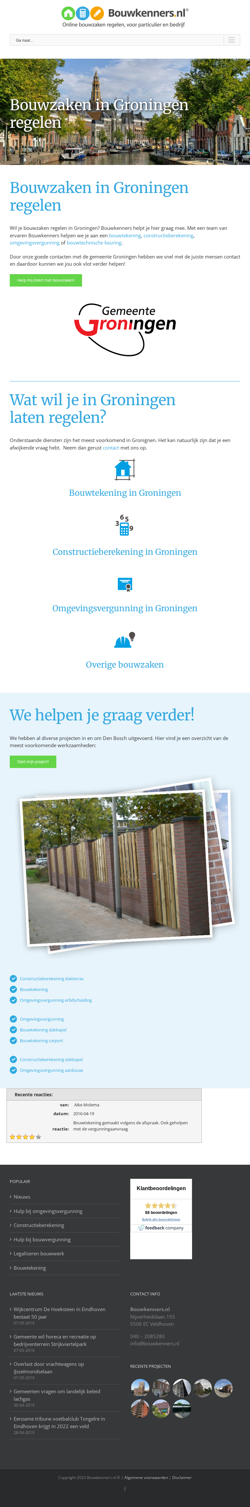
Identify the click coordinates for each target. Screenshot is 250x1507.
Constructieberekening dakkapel (51, 1059)
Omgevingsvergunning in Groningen (125, 608)
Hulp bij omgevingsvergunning (48, 1211)
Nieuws (22, 1196)
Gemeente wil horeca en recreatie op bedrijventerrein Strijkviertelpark (55, 1340)
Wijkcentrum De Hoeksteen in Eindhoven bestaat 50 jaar (59, 1313)
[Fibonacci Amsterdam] (140, 1388)
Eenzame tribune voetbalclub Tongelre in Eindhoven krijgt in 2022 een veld (59, 1422)
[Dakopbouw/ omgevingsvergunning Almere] (161, 1388)
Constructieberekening (39, 1225)
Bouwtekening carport (41, 1040)
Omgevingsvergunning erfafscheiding (56, 1000)
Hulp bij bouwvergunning (42, 1239)
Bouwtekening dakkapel (43, 1030)
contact (111, 447)
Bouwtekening (34, 989)
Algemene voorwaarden (146, 1477)
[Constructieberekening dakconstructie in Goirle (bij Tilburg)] (223, 1388)
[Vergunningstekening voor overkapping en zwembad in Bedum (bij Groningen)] (202, 1388)
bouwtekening (125, 235)
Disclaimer (181, 1477)
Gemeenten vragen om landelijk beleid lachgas (57, 1395)
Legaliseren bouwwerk (39, 1253)
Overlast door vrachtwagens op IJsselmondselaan (49, 1368)
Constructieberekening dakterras (52, 979)
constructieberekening (168, 235)
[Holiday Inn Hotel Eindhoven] (181, 1388)
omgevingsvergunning (35, 242)
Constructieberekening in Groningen (125, 552)
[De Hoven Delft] (140, 1408)
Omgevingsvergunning (42, 1019)
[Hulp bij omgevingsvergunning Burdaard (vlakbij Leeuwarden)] (161, 1408)
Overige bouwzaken (125, 664)
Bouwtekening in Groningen (125, 493)
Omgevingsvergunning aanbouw (51, 1070)
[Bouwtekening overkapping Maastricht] (181, 1408)
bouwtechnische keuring (94, 242)
